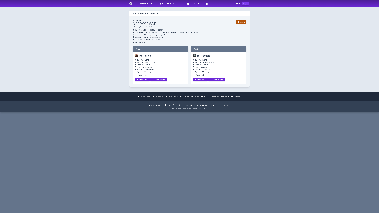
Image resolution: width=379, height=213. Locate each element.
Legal (175, 105)
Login (245, 4)
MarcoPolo (145, 55)
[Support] (237, 4)
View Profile (143, 80)
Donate (228, 105)
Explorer (182, 4)
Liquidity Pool (159, 97)
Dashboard (237, 97)
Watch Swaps (173, 97)
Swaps (155, 4)
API (200, 105)
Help (193, 105)
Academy (211, 4)
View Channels (160, 80)
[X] (240, 4)
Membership (208, 105)
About (152, 105)
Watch (172, 4)
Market (192, 4)
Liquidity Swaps (145, 97)
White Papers (185, 105)
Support (226, 97)
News (202, 4)
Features (160, 105)
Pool (163, 4)
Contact (168, 105)
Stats (216, 105)
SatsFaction (203, 55)
